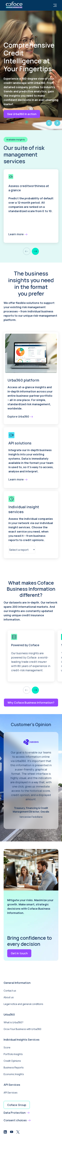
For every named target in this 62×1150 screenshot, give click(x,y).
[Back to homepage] (14, 4)
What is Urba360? (13, 1022)
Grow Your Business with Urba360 (22, 1029)
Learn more (16, 234)
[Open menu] (55, 5)
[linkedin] (5, 1132)
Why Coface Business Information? (31, 702)
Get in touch (19, 953)
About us (9, 997)
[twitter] (18, 1132)
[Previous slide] (26, 251)
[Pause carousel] (26, 122)
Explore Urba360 (18, 416)
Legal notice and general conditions (23, 1004)
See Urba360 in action (21, 114)
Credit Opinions (12, 1060)
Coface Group (16, 1105)
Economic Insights (14, 1074)
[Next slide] (35, 251)
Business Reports (14, 1067)
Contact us (10, 990)
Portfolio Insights (13, 1054)
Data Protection (15, 1112)
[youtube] (11, 1132)
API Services (10, 1092)
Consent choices (15, 1120)
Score (7, 1047)
